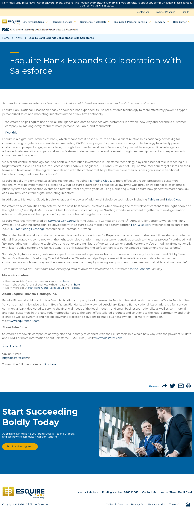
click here (49, 364)
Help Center (180, 22)
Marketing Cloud (99, 180)
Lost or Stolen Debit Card (176, 492)
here (66, 281)
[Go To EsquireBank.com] (11, 21)
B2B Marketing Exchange (27, 229)
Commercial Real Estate (93, 22)
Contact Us (143, 12)
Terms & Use (176, 504)
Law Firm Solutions (33, 22)
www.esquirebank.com (24, 321)
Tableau (153, 199)
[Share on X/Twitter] (172, 387)
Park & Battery (141, 225)
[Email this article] (181, 387)
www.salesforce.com (108, 338)
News (19, 38)
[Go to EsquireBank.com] (23, 492)
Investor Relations (165, 12)
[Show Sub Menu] (46, 22)
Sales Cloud (174, 199)
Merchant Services (62, 22)
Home (6, 38)
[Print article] (188, 387)
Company (160, 22)
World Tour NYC (140, 269)
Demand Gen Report (62, 220)
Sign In (185, 12)
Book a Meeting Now (20, 446)
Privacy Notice (157, 504)
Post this (11, 132)
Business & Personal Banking (130, 22)
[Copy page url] (164, 387)
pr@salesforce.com (15, 358)
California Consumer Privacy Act (125, 504)
